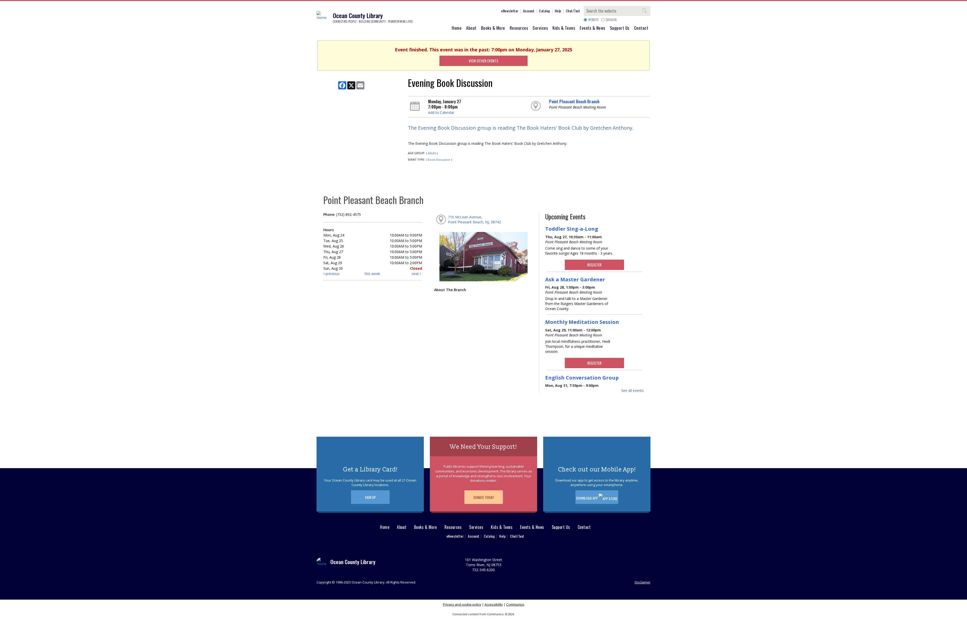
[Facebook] (457, 12)
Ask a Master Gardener (575, 279)
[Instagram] (465, 12)
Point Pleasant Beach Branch (574, 101)
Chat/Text (573, 10)
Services (540, 28)
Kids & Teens (563, 28)
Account (529, 10)
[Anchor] (495, 12)
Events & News (592, 28)
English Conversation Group (582, 377)
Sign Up (370, 497)
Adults (432, 153)
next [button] (416, 273)
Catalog (544, 10)
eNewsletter (510, 10)
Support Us (620, 28)
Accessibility (494, 604)
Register (594, 264)
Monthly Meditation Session (582, 321)
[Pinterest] (480, 12)
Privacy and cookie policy (462, 604)
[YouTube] (488, 12)
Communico (515, 604)
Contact (641, 28)
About (471, 28)
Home (457, 28)
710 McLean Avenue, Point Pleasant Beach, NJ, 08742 (474, 219)
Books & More (493, 28)
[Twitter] (472, 12)
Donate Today (483, 497)
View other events (483, 60)
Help (558, 10)
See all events (632, 390)
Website (593, 20)
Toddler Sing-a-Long (571, 228)
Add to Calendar (441, 112)
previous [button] (332, 273)
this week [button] (372, 273)
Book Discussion (439, 159)
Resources (519, 28)
